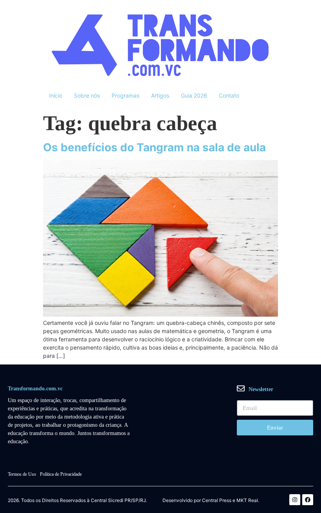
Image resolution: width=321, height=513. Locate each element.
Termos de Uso (22, 474)
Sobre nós (87, 95)
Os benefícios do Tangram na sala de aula (154, 147)
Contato (229, 95)
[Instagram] (294, 499)
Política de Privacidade (61, 474)
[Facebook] (307, 499)
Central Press (216, 500)
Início (55, 95)
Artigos (160, 95)
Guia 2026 (194, 95)
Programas (125, 95)
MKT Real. (247, 500)
